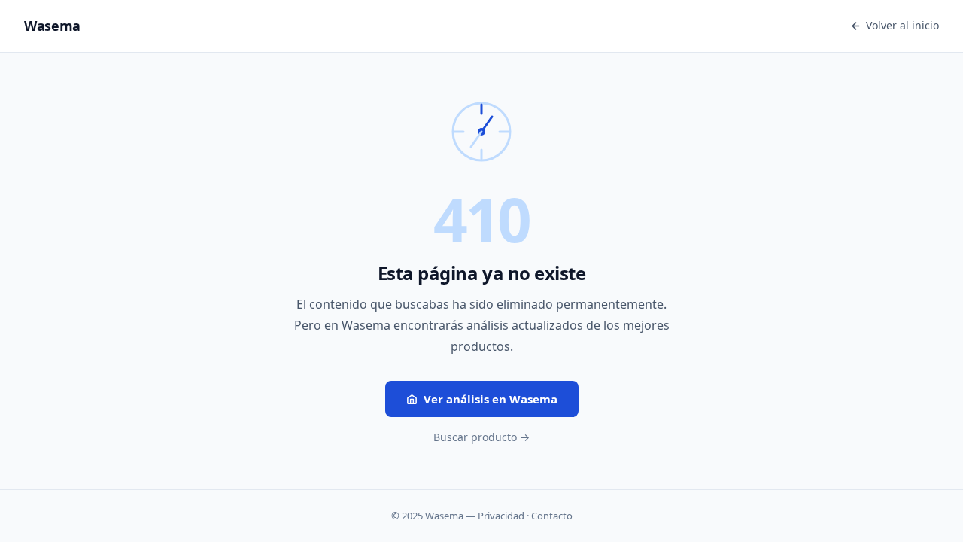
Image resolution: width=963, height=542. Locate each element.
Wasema (52, 26)
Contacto (552, 515)
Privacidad (501, 515)
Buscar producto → (481, 437)
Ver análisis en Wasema (490, 398)
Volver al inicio (902, 25)
